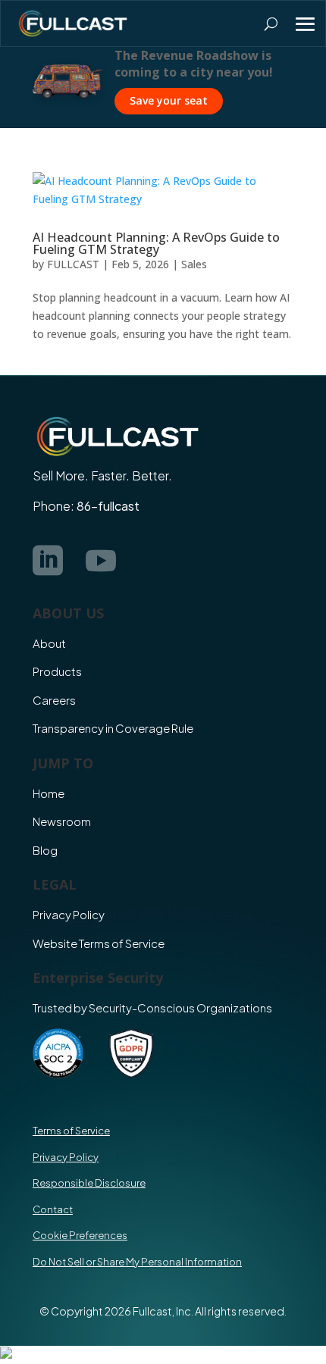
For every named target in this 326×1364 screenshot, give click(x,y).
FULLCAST (73, 264)
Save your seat (169, 100)
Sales (194, 264)
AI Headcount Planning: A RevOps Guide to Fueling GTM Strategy (156, 243)
